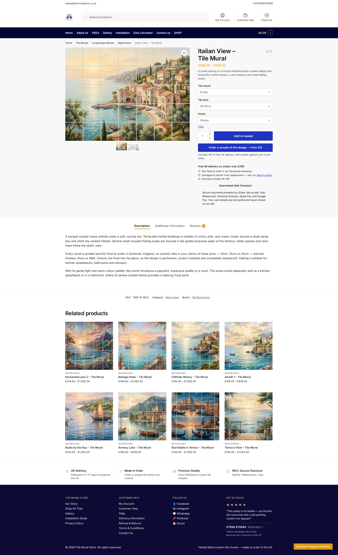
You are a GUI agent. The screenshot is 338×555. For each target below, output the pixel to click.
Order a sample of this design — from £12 (235, 147)
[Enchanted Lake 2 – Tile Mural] (89, 346)
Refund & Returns (130, 523)
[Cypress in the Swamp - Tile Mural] (267, 51)
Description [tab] (142, 226)
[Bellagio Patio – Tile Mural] (142, 346)
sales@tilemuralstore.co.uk (80, 3)
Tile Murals (82, 42)
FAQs (122, 513)
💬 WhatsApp (181, 513)
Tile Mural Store (201, 297)
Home (68, 42)
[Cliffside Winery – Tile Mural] (195, 346)
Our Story (71, 503)
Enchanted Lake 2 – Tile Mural (84, 377)
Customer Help (245, 20)
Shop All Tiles (74, 508)
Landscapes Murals (103, 42)
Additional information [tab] (170, 226)
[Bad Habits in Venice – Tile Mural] (195, 416)
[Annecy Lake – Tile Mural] (142, 416)
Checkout (266, 20)
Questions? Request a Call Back (313, 546)
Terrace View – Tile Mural (241, 447)
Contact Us (126, 533)
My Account (222, 20)
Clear (201, 126)
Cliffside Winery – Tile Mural (190, 377)
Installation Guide (76, 518)
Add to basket (243, 136)
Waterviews (124, 42)
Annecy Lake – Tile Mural (134, 447)
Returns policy (264, 175)
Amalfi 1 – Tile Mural (238, 377)
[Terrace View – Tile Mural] (249, 416)
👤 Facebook (181, 503)
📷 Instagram (181, 508)
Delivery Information (132, 518)
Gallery (69, 513)
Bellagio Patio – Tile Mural (135, 377)
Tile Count (204, 85)
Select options (89, 388)
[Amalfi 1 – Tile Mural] (249, 346)
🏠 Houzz (179, 523)
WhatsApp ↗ (255, 527)
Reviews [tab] (197, 226)
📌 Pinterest (180, 518)
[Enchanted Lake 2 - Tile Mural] (271, 51)
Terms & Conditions (131, 528)
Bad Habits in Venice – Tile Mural (193, 447)
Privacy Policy (74, 523)
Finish (201, 113)
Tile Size (203, 99)
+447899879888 (262, 3)
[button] (266, 33)
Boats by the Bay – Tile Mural (84, 447)
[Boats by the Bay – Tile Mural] (89, 416)
